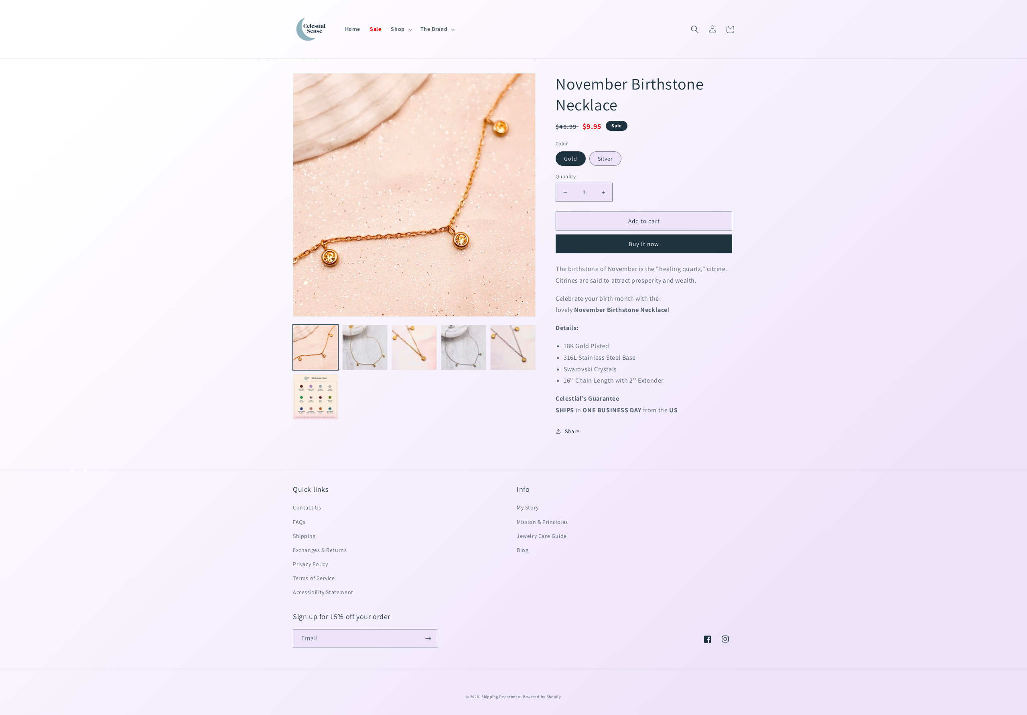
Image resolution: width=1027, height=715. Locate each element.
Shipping (304, 536)
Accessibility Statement (323, 592)
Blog (522, 550)
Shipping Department (501, 696)
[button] (400, 28)
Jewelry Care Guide (542, 536)
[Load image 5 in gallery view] (463, 347)
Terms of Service (314, 578)
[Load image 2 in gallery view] (365, 347)
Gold (570, 158)
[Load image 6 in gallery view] (513, 347)
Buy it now (644, 244)
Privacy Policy (310, 564)
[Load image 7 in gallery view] (315, 397)
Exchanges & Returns (320, 550)
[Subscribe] (428, 638)
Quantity (566, 176)
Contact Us (307, 507)
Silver (605, 158)
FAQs (299, 522)
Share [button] (572, 431)
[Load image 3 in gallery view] (414, 347)
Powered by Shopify (542, 696)
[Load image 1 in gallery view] (315, 347)
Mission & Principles (542, 522)
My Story (528, 507)
